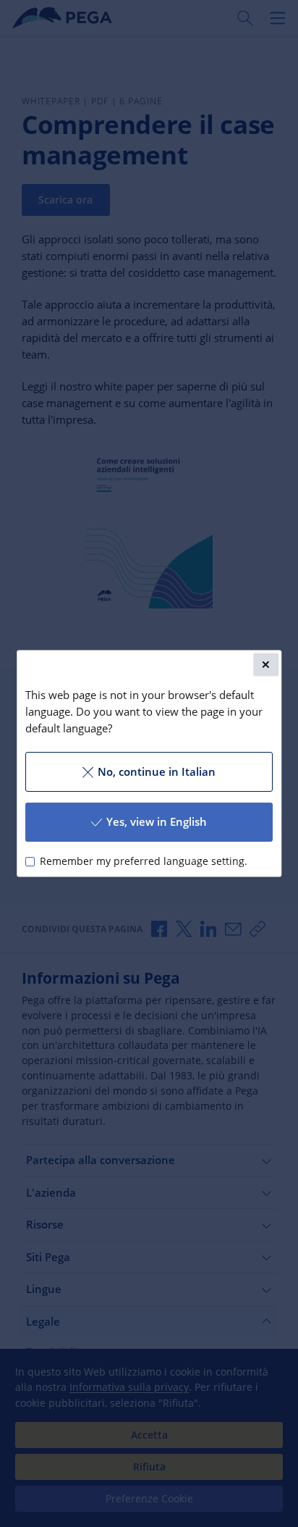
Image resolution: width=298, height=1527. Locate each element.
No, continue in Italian (157, 771)
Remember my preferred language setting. (143, 861)
